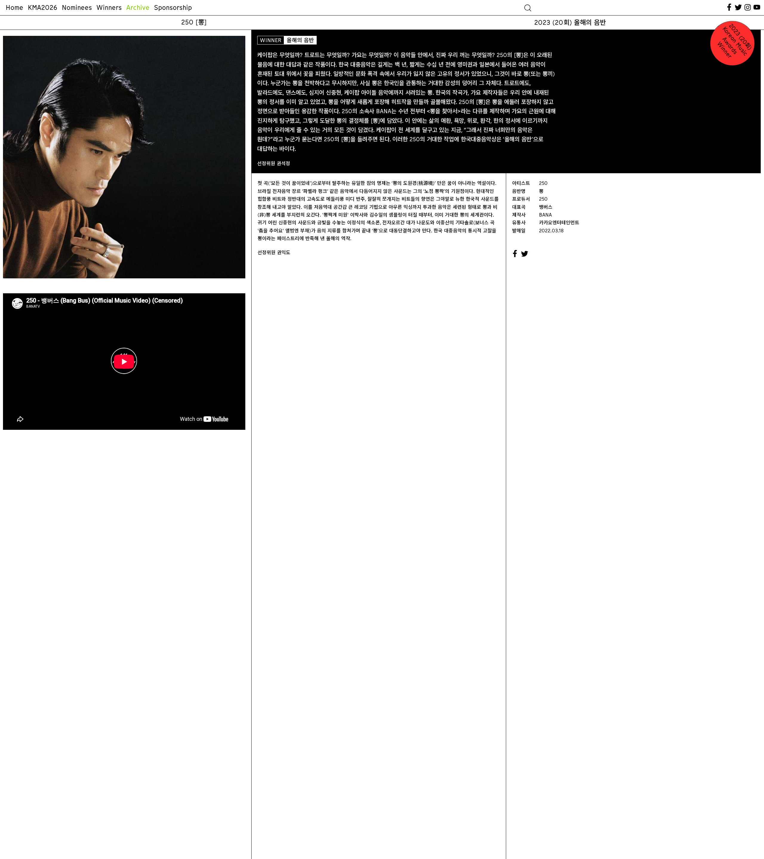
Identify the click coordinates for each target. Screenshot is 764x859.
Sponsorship (173, 7)
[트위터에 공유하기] (524, 253)
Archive (138, 7)
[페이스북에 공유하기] (515, 253)
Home (14, 7)
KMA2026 (42, 7)
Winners (109, 7)
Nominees (77, 7)
